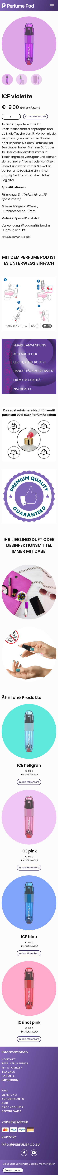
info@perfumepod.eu (21, 1145)
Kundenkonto (13, 1099)
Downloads (11, 1111)
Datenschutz (13, 1107)
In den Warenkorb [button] (29, 782)
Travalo (8, 1072)
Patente (8, 1076)
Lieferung (9, 1095)
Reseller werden (15, 1063)
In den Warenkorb (35, 116)
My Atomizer (12, 1067)
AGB (5, 1103)
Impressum (10, 1080)
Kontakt (9, 1059)
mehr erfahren (47, 1163)
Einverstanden (13, 1170)
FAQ (5, 1091)
